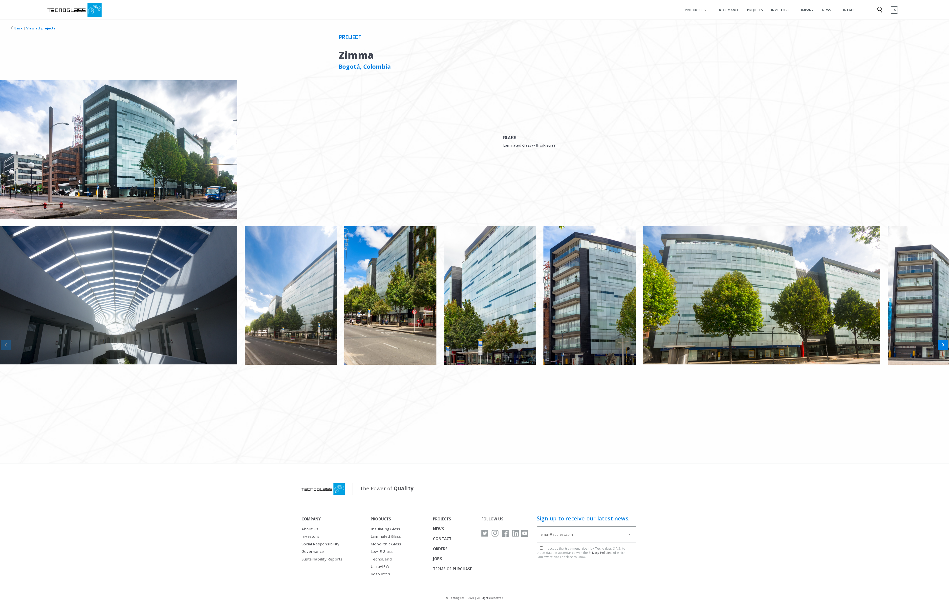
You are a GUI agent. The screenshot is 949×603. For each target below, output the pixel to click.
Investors (310, 536)
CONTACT (847, 10)
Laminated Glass (386, 536)
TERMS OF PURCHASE (452, 568)
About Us (310, 528)
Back (17, 28)
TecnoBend (381, 559)
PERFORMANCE (727, 10)
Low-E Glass (382, 551)
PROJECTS (755, 10)
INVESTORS (780, 10)
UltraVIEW (380, 566)
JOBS (437, 558)
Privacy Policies (600, 553)
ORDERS (440, 548)
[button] (943, 344)
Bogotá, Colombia (365, 66)
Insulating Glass (385, 528)
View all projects (41, 28)
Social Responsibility (320, 543)
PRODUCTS (694, 10)
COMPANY (806, 10)
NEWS (826, 10)
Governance (313, 551)
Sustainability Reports (322, 559)
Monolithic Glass (386, 543)
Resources (380, 573)
